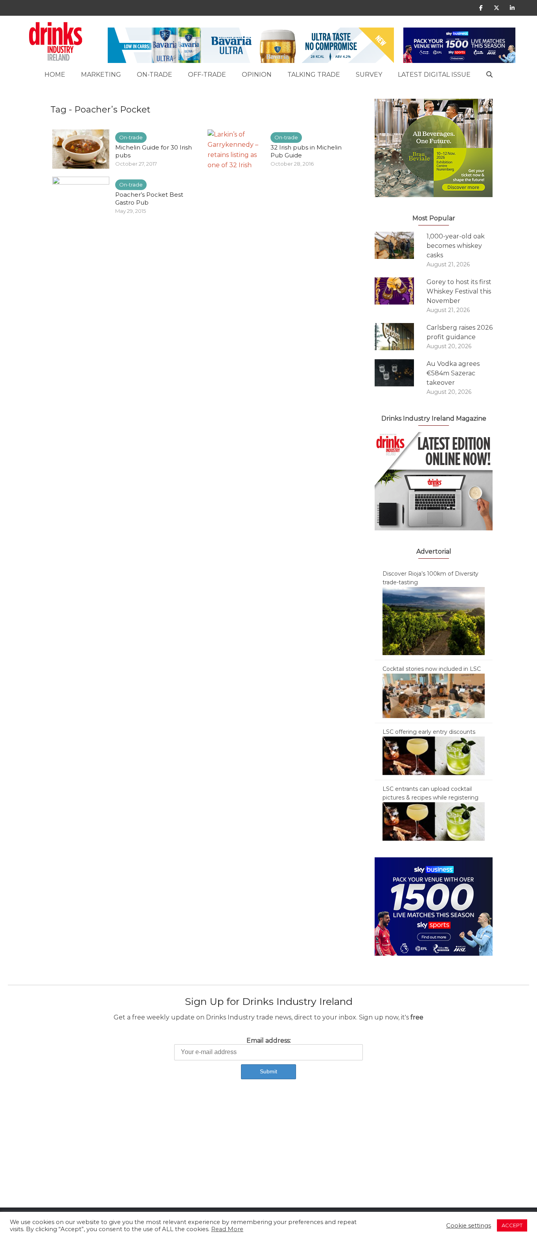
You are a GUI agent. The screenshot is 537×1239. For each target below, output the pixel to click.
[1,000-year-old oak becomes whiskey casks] (401, 245)
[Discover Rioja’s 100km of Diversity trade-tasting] (434, 620)
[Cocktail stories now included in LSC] (434, 695)
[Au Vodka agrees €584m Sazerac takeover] (401, 372)
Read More (227, 1229)
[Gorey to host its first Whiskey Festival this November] (401, 291)
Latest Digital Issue (434, 74)
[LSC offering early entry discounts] (434, 755)
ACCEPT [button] (512, 1225)
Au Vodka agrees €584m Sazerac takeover (453, 373)
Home (54, 74)
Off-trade (207, 74)
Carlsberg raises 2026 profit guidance (460, 332)
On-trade (154, 74)
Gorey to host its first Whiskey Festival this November (459, 291)
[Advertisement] (236, 1152)
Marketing (101, 74)
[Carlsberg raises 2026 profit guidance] (401, 336)
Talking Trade (313, 74)
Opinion (257, 74)
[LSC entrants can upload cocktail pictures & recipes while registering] (434, 821)
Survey (369, 74)
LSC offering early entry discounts (429, 731)
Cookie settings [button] (468, 1225)
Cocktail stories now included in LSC (432, 668)
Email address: (268, 1040)
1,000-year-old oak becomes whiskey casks (456, 246)
